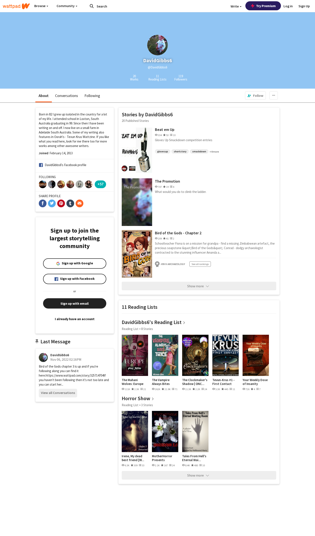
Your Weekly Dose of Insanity (255, 382)
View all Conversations (58, 393)
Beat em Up (164, 129)
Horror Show (136, 398)
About (44, 95)
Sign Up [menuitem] (304, 6)
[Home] (16, 6)
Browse (40, 6)
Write (235, 6)
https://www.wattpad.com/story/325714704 (75, 375)
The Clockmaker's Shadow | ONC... (194, 382)
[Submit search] (92, 6)
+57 (101, 184)
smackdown (199, 151)
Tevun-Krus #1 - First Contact (223, 382)
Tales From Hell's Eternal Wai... (194, 458)
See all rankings (200, 264)
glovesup (162, 151)
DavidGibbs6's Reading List (152, 322)
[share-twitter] (52, 203)
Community (66, 6)
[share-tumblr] (70, 203)
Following (92, 95)
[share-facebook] (42, 203)
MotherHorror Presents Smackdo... (162, 458)
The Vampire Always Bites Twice (161, 382)
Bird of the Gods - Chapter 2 (178, 232)
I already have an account (74, 319)
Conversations (66, 95)
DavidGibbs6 (59, 355)
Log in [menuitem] (288, 6)
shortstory (180, 151)
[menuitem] (255, 95)
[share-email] (79, 203)
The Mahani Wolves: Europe (132, 382)
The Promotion (167, 181)
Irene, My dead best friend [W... (133, 458)
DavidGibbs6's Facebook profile (65, 165)
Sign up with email (74, 303)
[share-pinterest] (61, 203)
